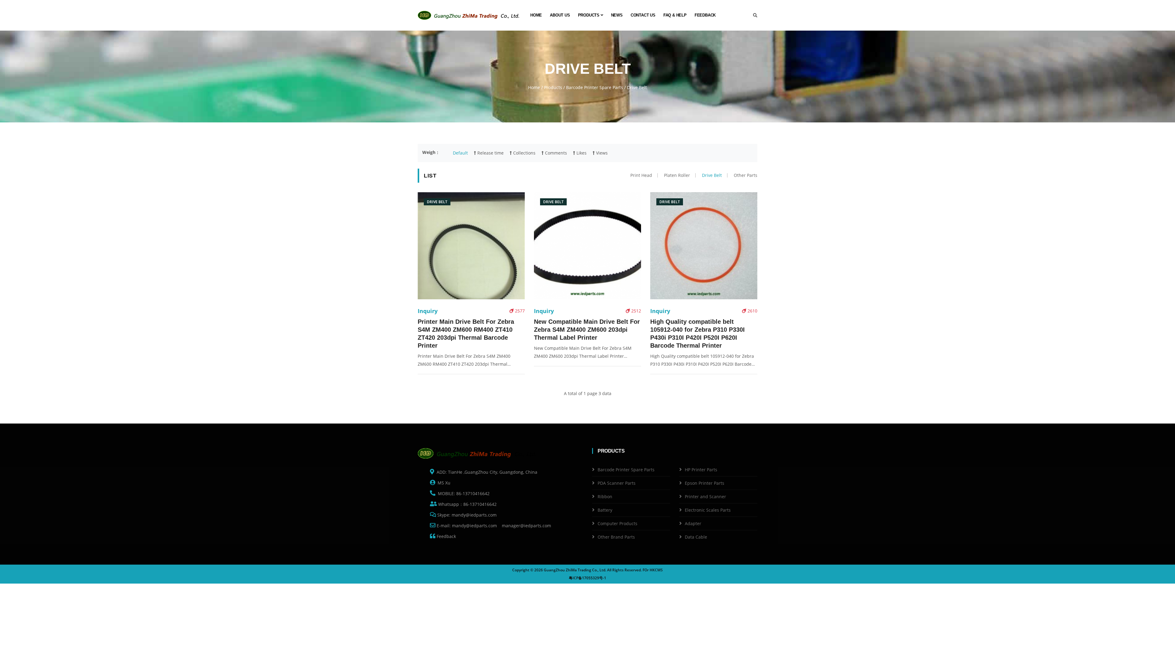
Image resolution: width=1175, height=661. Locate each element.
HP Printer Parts (701, 469)
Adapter (693, 523)
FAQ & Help (675, 15)
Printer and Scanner (705, 496)
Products (589, 15)
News (617, 15)
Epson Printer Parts (704, 483)
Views (601, 153)
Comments (555, 153)
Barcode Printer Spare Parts (594, 87)
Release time (490, 153)
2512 (635, 311)
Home (536, 15)
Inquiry (428, 311)
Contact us (643, 15)
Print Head (641, 175)
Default (460, 153)
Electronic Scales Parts (708, 510)
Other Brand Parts (616, 537)
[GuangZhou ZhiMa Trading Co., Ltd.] (470, 15)
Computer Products (617, 523)
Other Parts (745, 175)
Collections (523, 153)
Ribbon (605, 496)
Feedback (705, 15)
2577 (519, 311)
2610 (751, 311)
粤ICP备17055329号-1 (587, 578)
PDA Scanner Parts (617, 483)
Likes (581, 153)
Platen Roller (677, 175)
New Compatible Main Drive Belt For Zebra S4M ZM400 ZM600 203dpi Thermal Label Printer (587, 329)
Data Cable (696, 537)
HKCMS (656, 570)
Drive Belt (712, 175)
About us (560, 15)
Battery (605, 510)
